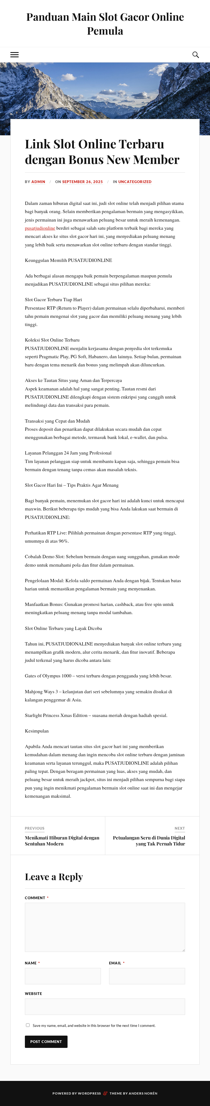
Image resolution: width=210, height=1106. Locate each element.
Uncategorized (135, 182)
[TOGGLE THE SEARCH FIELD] (195, 54)
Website (33, 993)
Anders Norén (143, 1093)
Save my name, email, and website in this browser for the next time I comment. (94, 1025)
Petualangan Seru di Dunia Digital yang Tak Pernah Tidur (149, 841)
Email (117, 963)
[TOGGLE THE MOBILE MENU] (14, 54)
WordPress (89, 1093)
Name (32, 963)
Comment (37, 898)
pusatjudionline (40, 228)
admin (38, 182)
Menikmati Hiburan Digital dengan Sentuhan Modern (62, 841)
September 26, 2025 (82, 182)
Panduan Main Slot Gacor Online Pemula (105, 23)
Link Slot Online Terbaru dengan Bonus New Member (102, 151)
